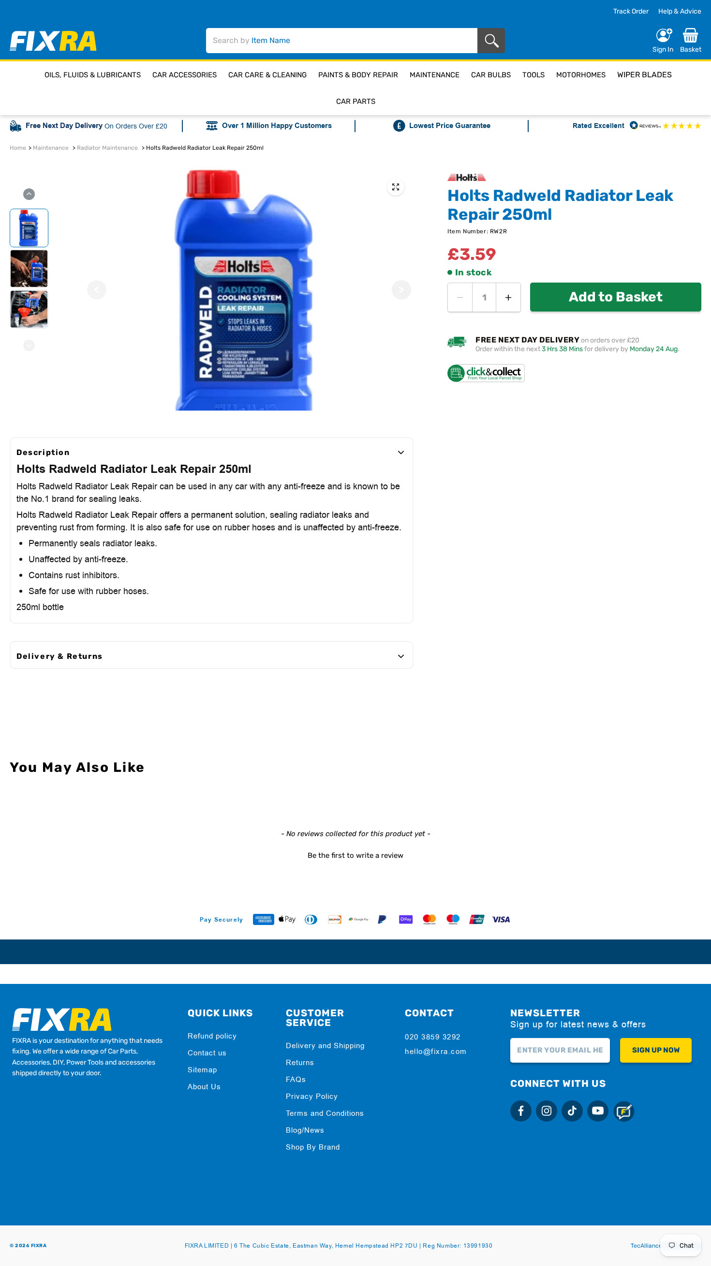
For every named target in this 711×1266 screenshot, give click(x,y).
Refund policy (212, 1036)
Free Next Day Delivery (64, 126)
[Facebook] (521, 1111)
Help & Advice (679, 11)
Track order (631, 11)
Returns (300, 1062)
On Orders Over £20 (135, 126)
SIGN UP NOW (656, 1050)
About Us (204, 1086)
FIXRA (39, 1246)
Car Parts (355, 101)
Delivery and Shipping (325, 1045)
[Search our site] (493, 41)
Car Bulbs (491, 75)
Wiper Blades (644, 74)
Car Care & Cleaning (267, 75)
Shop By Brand (313, 1147)
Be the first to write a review (355, 855)
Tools (533, 75)
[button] (355, 854)
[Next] (401, 289)
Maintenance (434, 75)
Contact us (207, 1053)
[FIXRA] (53, 40)
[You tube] (597, 1111)
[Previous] (96, 289)
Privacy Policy (312, 1096)
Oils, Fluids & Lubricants (92, 75)
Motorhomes (581, 75)
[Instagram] (546, 1111)
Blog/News (305, 1130)
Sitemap (202, 1070)
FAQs (296, 1079)
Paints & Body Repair (358, 75)
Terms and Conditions (325, 1113)
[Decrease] (460, 297)
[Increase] (508, 297)
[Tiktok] (572, 1111)
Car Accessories (184, 75)
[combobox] (341, 40)
